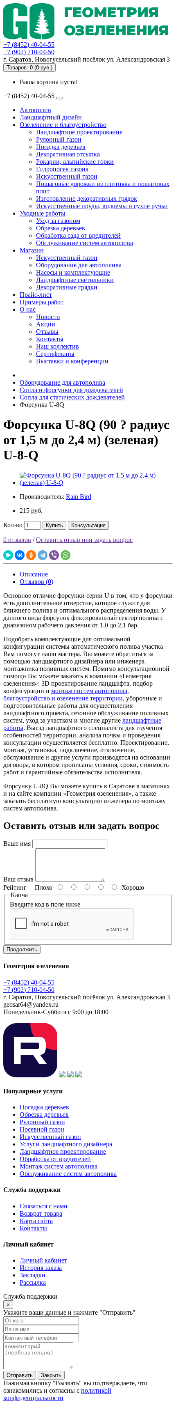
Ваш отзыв (18, 879)
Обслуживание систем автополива (84, 242)
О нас (28, 309)
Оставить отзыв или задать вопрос (84, 539)
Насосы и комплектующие (73, 272)
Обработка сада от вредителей (78, 235)
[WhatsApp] (65, 555)
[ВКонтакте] (20, 555)
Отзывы (47, 331)
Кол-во (13, 524)
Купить (54, 525)
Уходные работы (42, 213)
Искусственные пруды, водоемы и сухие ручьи (102, 205)
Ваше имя (17, 843)
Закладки (32, 1275)
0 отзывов (17, 539)
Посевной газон (42, 1129)
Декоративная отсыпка (68, 154)
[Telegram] (42, 555)
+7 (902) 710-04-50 (28, 51)
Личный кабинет (43, 1260)
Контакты (49, 338)
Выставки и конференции (72, 361)
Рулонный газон (58, 139)
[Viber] (54, 555)
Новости (48, 316)
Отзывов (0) (36, 581)
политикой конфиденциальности (57, 1394)
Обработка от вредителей (55, 1158)
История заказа (41, 1267)
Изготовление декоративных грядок (86, 198)
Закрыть (51, 1375)
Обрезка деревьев (60, 228)
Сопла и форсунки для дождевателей (71, 389)
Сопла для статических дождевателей (72, 397)
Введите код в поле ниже (45, 904)
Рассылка (33, 1282)
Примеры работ (41, 301)
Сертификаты (55, 353)
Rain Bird (78, 496)
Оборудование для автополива (79, 265)
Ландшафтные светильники (75, 279)
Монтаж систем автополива (58, 1166)
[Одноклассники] (31, 555)
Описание (34, 574)
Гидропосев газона (62, 168)
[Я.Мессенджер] (8, 555)
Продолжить (22, 949)
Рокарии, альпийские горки (75, 161)
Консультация (88, 525)
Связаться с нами (44, 1206)
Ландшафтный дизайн (51, 117)
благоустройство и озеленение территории (63, 698)
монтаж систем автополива (89, 690)
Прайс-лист (36, 294)
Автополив (35, 109)
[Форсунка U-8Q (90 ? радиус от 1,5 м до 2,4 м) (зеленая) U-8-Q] (96, 482)
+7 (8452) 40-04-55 (28, 44)
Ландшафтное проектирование (79, 132)
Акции (45, 324)
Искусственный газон (66, 176)
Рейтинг (15, 887)
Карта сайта (36, 1220)
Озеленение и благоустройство (63, 124)
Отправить (20, 1375)
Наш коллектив (57, 346)
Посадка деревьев (61, 146)
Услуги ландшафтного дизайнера (66, 1144)
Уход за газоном (58, 220)
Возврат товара (41, 1213)
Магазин (32, 250)
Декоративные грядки (66, 287)
